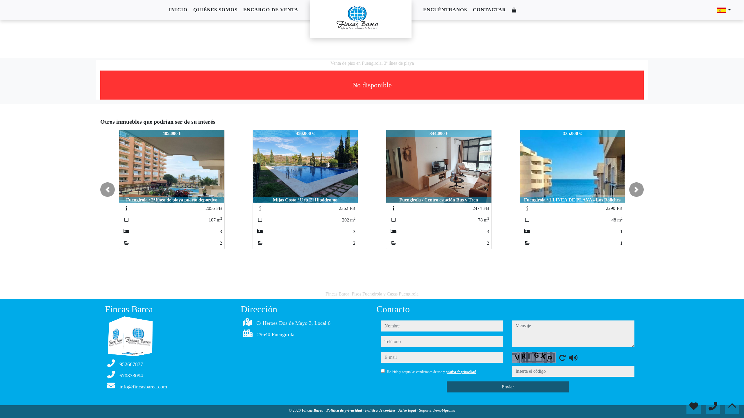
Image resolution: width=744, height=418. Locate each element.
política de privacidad (461, 372)
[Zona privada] (514, 10)
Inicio (178, 9)
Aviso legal (407, 410)
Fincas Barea (313, 410)
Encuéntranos (445, 9)
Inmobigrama (444, 410)
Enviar (508, 386)
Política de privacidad (344, 410)
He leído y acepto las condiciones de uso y (431, 372)
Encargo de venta (270, 9)
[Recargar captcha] (562, 357)
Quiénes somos (215, 9)
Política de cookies (380, 410)
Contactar (489, 9)
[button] (107, 189)
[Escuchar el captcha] (573, 357)
